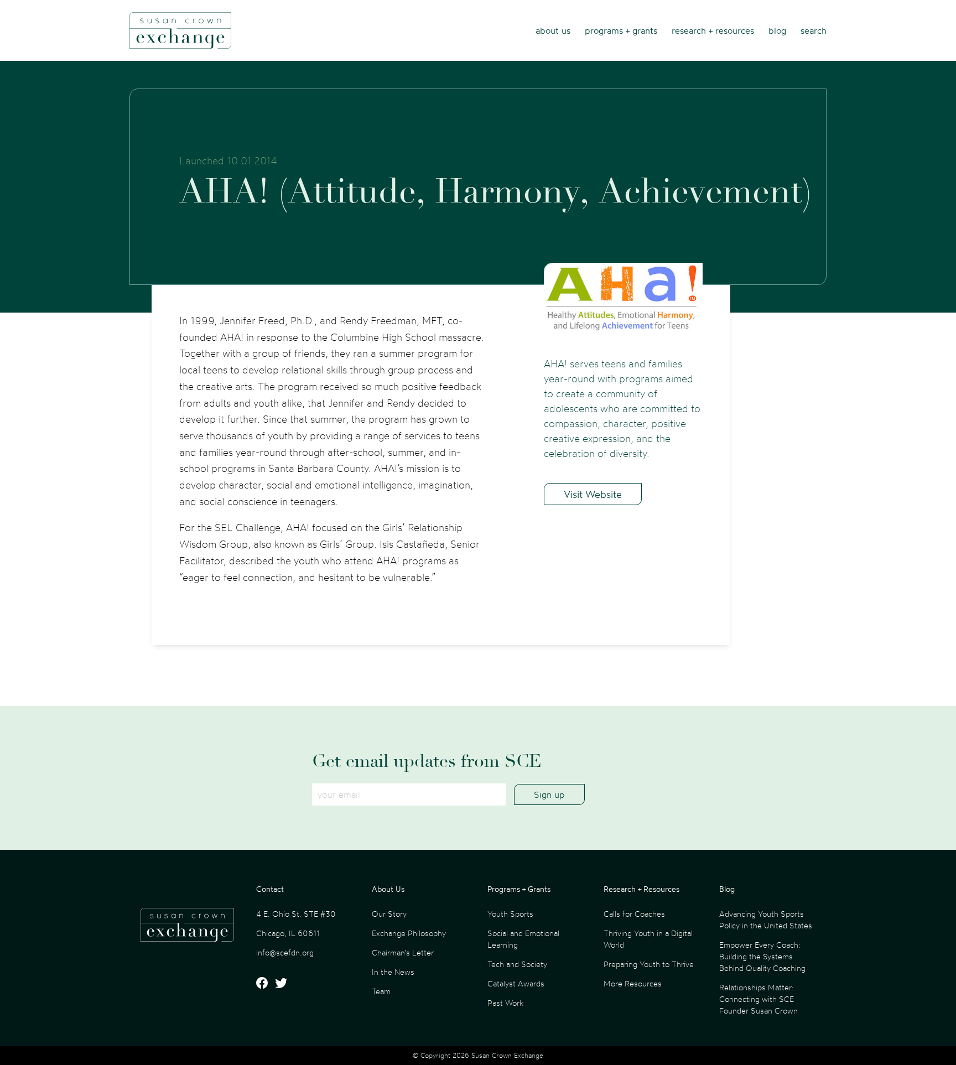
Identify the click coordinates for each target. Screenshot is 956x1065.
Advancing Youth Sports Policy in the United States (765, 919)
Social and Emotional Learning (523, 938)
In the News (393, 971)
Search (814, 30)
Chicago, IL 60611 (288, 933)
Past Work (505, 1002)
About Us (553, 30)
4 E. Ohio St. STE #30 (296, 913)
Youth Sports (510, 913)
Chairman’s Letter (403, 952)
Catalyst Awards (515, 983)
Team (381, 991)
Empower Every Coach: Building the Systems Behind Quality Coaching (762, 956)
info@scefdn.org (285, 952)
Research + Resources (713, 30)
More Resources (633, 983)
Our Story (389, 913)
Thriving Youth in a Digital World (648, 938)
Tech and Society (517, 964)
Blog (777, 30)
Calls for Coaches (634, 913)
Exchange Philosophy (409, 933)
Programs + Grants (621, 30)
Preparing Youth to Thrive (649, 964)
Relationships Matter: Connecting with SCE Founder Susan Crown (758, 999)
